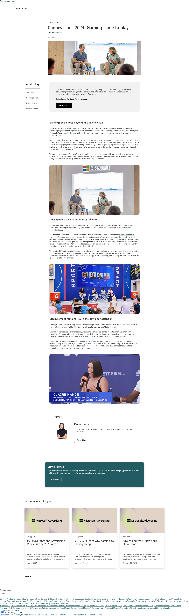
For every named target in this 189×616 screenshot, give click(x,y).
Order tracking (20, 601)
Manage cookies (50, 615)
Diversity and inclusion (139, 608)
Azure (119, 606)
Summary (30, 92)
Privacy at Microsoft (113, 608)
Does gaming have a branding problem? (33, 103)
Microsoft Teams (79, 606)
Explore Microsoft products (116, 599)
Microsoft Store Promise (55, 601)
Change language (7, 590)
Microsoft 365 (44, 606)
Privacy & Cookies (36, 615)
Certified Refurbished (36, 601)
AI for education (63, 603)
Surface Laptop (16, 599)
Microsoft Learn (146, 606)
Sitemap (24, 615)
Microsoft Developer (131, 606)
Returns (10, 601)
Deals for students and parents (43, 603)
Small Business (111, 606)
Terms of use (63, 615)
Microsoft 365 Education (155, 601)
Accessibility (154, 608)
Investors (126, 608)
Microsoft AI (5, 606)
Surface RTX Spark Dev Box (52, 599)
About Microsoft (84, 608)
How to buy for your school (176, 601)
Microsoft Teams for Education (131, 601)
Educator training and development (15, 603)
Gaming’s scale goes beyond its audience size (33, 98)
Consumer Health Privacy (10, 615)
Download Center (163, 599)
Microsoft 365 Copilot (95, 606)
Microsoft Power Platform (61, 606)
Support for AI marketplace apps (167, 606)
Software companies (50, 608)
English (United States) (9, 610)
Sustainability (165, 608)
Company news (98, 608)
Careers (74, 608)
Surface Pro (5, 599)
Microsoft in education (90, 601)
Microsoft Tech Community (11, 608)
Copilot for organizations (73, 599)
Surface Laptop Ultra (31, 599)
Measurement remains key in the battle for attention (33, 108)
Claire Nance (55, 32)
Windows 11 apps (135, 599)
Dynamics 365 (32, 606)
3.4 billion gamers (65, 128)
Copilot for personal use (95, 599)
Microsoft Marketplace (32, 608)
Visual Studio (65, 608)
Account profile (149, 599)
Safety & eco (84, 615)
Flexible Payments (73, 601)
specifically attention (87, 341)
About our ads (96, 615)
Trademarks (74, 615)
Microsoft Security (18, 606)
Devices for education (109, 601)
